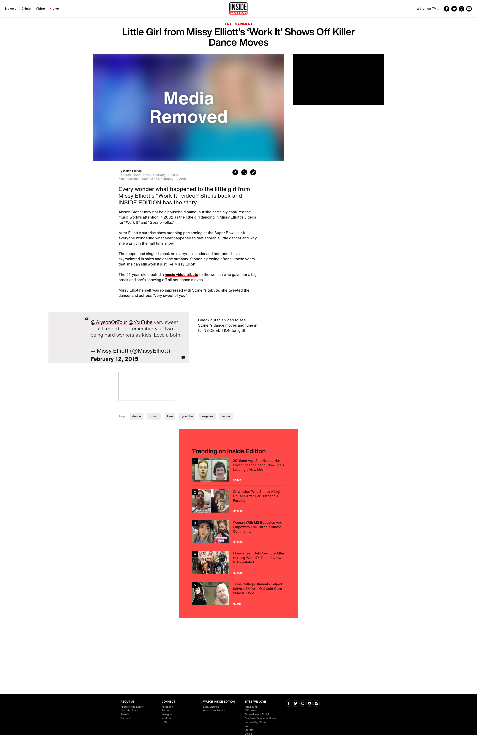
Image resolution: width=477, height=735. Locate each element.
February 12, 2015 (114, 359)
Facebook (167, 707)
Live (56, 8)
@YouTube (140, 322)
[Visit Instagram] (302, 703)
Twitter (166, 710)
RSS (164, 722)
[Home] (238, 8)
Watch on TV (426, 8)
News (9, 8)
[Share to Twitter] (244, 173)
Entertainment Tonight (257, 714)
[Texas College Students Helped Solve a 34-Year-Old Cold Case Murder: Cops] (238, 593)
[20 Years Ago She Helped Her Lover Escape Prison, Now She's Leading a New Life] (238, 470)
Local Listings (211, 707)
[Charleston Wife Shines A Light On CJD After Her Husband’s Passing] (238, 501)
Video (40, 8)
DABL (247, 726)
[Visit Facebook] (289, 703)
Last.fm (248, 730)
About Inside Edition (132, 707)
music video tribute (181, 274)
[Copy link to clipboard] (253, 173)
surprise (207, 416)
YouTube (166, 718)
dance (136, 416)
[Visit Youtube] (309, 703)
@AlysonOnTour (109, 322)
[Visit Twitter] (296, 703)
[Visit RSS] (316, 703)
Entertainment (238, 23)
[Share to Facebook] (235, 173)
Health (238, 511)
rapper (226, 416)
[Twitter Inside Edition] (454, 9)
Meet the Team (129, 710)
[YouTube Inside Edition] (469, 9)
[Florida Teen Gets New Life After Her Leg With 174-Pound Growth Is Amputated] (238, 562)
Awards (125, 714)
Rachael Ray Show (255, 722)
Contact (125, 718)
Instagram (167, 714)
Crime (26, 8)
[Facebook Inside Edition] (446, 9)
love (170, 416)
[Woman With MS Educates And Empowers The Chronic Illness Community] (238, 531)
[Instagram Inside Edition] (461, 9)
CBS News (250, 710)
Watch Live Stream (214, 710)
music (154, 416)
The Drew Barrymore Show (260, 718)
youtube (187, 416)
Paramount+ (251, 707)
